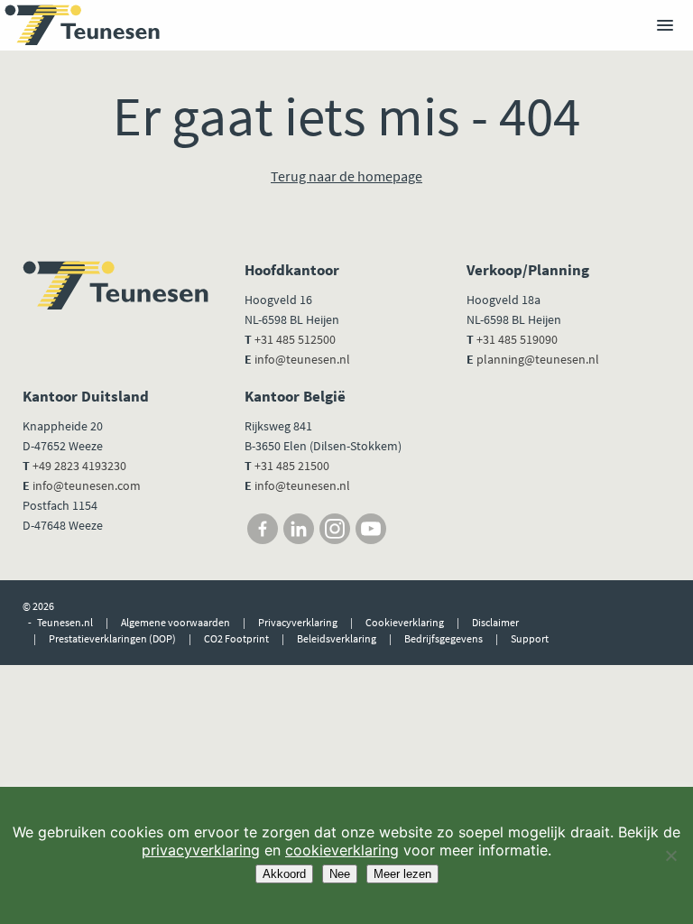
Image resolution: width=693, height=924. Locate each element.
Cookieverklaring (404, 622)
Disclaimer (495, 622)
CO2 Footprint (236, 638)
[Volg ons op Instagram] (334, 528)
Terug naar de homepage (346, 176)
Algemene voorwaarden (175, 622)
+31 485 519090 (517, 339)
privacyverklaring (201, 850)
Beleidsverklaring (336, 638)
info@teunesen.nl (302, 359)
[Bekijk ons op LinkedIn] (298, 528)
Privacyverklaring (297, 622)
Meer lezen (402, 874)
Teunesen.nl (65, 622)
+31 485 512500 (295, 339)
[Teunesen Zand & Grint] (82, 25)
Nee (339, 874)
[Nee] (670, 855)
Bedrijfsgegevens (443, 638)
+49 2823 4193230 (79, 465)
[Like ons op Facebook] (262, 528)
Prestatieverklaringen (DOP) (112, 638)
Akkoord (284, 874)
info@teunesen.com (86, 485)
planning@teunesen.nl (537, 359)
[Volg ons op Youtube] (371, 528)
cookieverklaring (342, 850)
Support (530, 638)
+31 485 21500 (290, 465)
